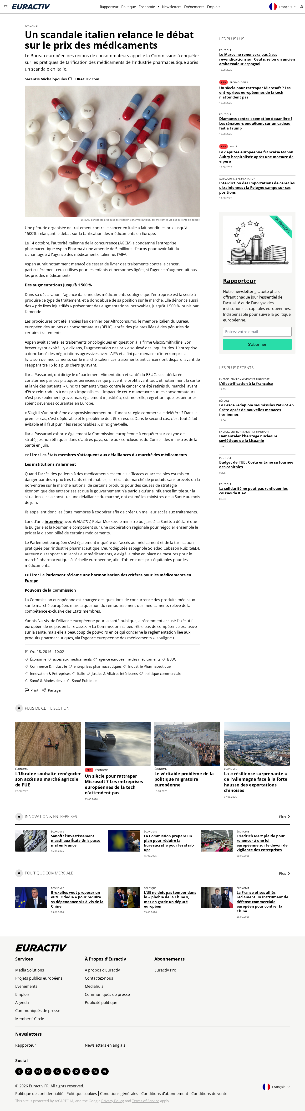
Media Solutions (29, 970)
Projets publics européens (38, 978)
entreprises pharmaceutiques (98, 666)
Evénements (194, 6)
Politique (128, 6)
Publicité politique (101, 1002)
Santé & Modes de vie (47, 680)
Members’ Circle (29, 1018)
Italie (81, 673)
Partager (55, 690)
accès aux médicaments (72, 659)
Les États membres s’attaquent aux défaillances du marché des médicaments (113, 454)
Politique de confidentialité (39, 1093)
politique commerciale (162, 673)
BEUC (171, 659)
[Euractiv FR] (31, 7)
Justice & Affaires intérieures (115, 673)
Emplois (213, 6)
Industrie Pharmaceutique (149, 666)
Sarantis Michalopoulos (46, 79)
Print (34, 690)
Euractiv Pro (165, 970)
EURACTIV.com (86, 79)
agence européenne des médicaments (129, 659)
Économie (147, 6)
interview (54, 521)
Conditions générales (119, 1093)
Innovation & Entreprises (50, 673)
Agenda (22, 1002)
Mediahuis (94, 986)
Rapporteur (109, 6)
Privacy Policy (112, 1100)
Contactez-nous (99, 978)
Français (285, 7)
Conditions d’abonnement (164, 1093)
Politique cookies (81, 1093)
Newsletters (171, 6)
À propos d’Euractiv (102, 970)
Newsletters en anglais (105, 1045)
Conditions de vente (209, 1093)
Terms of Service (145, 1100)
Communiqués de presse (37, 1010)
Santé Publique (84, 680)
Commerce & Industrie (48, 666)
